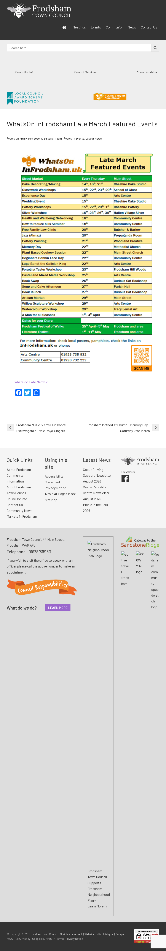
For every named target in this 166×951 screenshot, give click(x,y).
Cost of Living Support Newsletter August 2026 (97, 475)
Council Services (85, 72)
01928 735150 (40, 551)
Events (96, 27)
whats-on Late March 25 (31, 382)
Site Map (51, 500)
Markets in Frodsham (22, 516)
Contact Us (149, 27)
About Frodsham (148, 72)
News (132, 27)
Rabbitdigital (105, 934)
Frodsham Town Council (43, 934)
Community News (19, 510)
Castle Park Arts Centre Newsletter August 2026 (96, 493)
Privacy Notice (55, 488)
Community (114, 27)
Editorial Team (53, 138)
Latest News (94, 138)
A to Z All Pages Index (60, 494)
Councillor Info (24, 72)
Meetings (79, 27)
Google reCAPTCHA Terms (48, 938)
